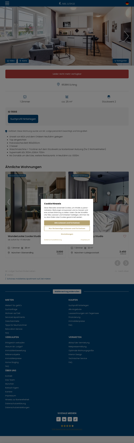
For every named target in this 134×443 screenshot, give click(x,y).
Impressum (85, 240)
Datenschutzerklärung (53, 240)
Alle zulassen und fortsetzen (67, 223)
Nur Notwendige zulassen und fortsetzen (67, 228)
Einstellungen (67, 234)
